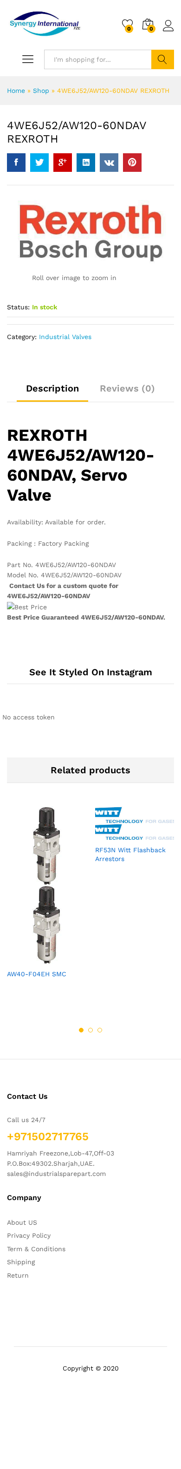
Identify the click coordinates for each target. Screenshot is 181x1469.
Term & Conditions (36, 1249)
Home (16, 90)
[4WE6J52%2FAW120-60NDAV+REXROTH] (39, 162)
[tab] (52, 392)
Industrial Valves (65, 336)
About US (22, 1222)
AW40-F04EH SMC (36, 974)
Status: (18, 307)
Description (52, 388)
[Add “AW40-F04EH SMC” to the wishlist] (66, 958)
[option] (46, 900)
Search (162, 59)
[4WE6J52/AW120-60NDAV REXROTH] (16, 162)
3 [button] (99, 1030)
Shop (41, 90)
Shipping (21, 1262)
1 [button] (81, 1030)
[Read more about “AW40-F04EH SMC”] (24, 958)
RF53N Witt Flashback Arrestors (130, 854)
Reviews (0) (127, 388)
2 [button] (90, 1030)
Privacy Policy (29, 1235)
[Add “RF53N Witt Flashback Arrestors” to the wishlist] (154, 834)
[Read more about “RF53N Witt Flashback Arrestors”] (112, 834)
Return (18, 1275)
